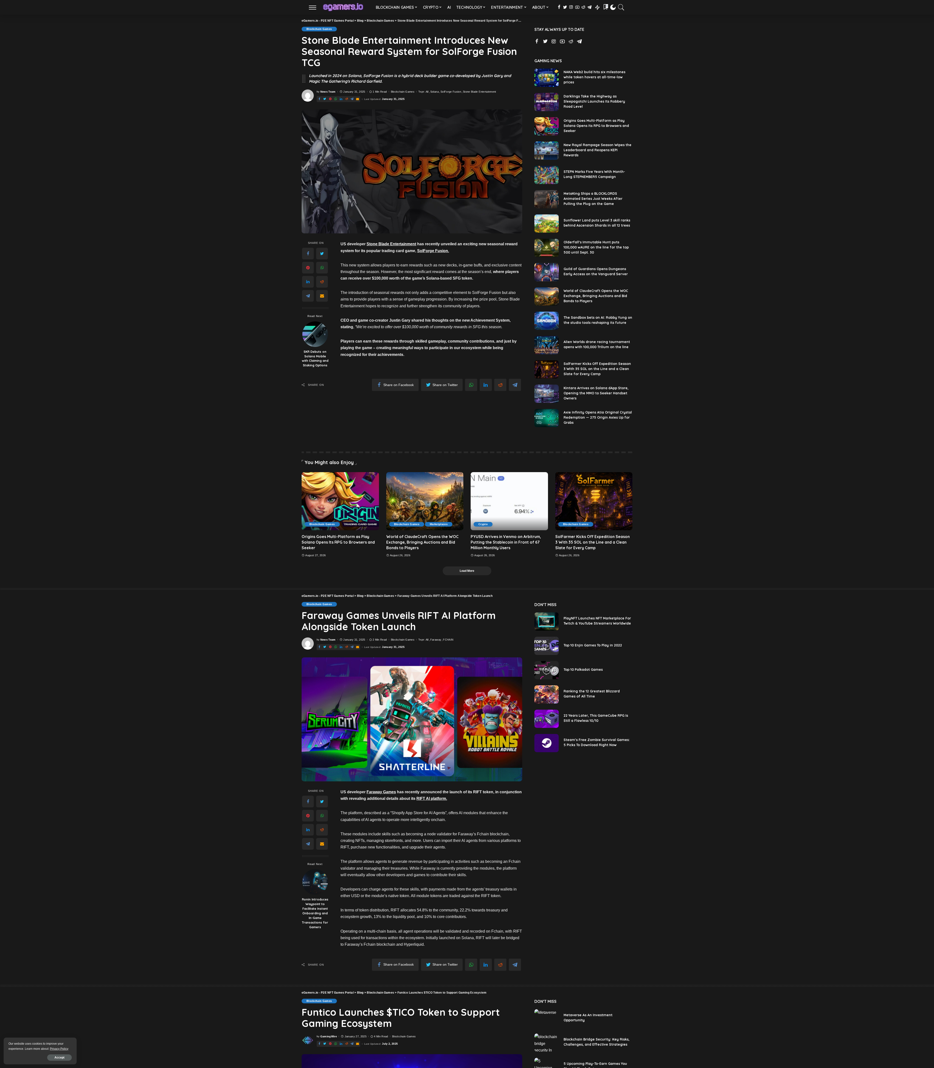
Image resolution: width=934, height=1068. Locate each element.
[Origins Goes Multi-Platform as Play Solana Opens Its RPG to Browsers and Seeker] (546, 126)
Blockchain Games (319, 28)
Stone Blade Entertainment (479, 91)
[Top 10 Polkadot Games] (546, 670)
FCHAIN (448, 639)
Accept (59, 1057)
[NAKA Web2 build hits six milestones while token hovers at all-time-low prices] (546, 78)
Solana (434, 91)
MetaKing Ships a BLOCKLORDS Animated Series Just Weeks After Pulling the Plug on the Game (593, 198)
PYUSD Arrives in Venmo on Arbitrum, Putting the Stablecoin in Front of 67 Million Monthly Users (506, 542)
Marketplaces (439, 524)
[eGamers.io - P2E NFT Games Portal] (343, 7)
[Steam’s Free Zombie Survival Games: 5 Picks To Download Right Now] (546, 743)
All (427, 91)
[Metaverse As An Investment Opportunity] (546, 1018)
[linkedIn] (308, 282)
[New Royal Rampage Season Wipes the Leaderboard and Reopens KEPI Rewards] (546, 150)
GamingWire (328, 1036)
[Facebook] (308, 253)
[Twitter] (322, 253)
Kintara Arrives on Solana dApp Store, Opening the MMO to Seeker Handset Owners (596, 393)
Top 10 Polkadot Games (583, 669)
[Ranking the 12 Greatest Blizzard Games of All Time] (546, 694)
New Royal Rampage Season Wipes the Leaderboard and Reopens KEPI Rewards (597, 150)
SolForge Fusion (450, 91)
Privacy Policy (59, 1048)
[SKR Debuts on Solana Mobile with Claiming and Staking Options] (315, 334)
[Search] (621, 7)
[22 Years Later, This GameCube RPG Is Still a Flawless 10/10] (546, 719)
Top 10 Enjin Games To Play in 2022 (593, 645)
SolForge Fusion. (433, 251)
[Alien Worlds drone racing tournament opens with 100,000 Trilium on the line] (546, 345)
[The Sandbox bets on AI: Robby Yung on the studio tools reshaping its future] (546, 321)
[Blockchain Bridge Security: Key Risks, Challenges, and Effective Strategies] (546, 1042)
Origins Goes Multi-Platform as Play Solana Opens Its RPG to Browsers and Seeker (596, 125)
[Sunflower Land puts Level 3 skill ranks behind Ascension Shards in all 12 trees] (546, 223)
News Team (328, 91)
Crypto (483, 524)
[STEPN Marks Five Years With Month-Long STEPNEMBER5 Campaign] (546, 175)
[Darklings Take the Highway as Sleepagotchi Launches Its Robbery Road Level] (546, 102)
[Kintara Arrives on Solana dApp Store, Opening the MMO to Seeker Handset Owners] (546, 394)
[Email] (322, 296)
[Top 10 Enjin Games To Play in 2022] (546, 646)
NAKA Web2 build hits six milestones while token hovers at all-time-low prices (594, 77)
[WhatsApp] (322, 268)
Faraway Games (381, 792)
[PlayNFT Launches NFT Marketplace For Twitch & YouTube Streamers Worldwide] (546, 621)
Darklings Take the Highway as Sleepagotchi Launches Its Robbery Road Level (594, 101)
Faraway (435, 639)
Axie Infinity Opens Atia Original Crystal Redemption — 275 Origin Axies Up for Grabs (598, 417)
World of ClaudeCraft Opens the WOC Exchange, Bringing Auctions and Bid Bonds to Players (596, 296)
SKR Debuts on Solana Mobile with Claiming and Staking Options (315, 358)
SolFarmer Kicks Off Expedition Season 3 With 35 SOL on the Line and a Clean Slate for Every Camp (597, 369)
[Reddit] (322, 282)
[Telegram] (308, 296)
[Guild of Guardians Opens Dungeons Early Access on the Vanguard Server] (546, 272)
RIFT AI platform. (431, 798)
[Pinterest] (308, 268)
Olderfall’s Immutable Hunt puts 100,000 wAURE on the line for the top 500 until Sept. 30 (596, 247)
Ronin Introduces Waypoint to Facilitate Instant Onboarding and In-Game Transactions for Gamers (315, 913)
